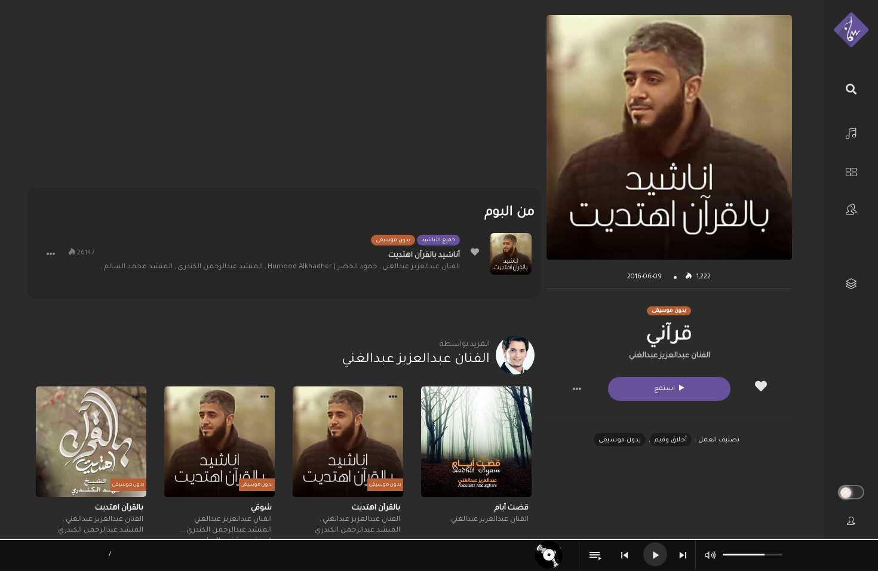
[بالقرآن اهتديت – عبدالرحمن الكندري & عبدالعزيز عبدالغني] (348, 441)
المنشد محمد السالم (138, 267)
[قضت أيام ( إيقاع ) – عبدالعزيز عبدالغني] (476, 441)
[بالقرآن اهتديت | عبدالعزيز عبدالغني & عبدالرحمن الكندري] (91, 441)
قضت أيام (512, 508)
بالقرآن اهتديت (376, 508)
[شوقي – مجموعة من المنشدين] (219, 441)
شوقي (261, 508)
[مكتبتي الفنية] (851, 284)
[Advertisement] (283, 98)
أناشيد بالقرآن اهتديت (424, 255)
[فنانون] (851, 209)
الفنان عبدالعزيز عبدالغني (669, 356)
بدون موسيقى (619, 440)
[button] (577, 389)
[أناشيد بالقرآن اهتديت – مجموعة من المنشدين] (511, 254)
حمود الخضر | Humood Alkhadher (322, 267)
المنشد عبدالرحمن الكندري (220, 267)
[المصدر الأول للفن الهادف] (851, 30)
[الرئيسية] (851, 131)
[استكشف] (851, 170)
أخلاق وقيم (671, 440)
